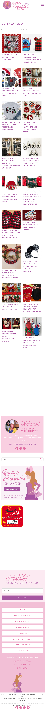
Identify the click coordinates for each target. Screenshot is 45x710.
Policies (22, 668)
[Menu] (42, 4)
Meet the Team (22, 661)
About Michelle (16, 444)
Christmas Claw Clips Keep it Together (9, 57)
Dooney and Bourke (23, 639)
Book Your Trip (23, 621)
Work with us (30, 444)
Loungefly (23, 651)
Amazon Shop (22, 627)
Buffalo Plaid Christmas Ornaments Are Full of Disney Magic (29, 127)
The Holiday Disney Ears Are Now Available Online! (11, 306)
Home (22, 610)
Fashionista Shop (23, 616)
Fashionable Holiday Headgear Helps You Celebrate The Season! (10, 336)
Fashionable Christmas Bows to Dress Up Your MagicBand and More (31, 343)
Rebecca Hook (23, 645)
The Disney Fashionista (16, 5)
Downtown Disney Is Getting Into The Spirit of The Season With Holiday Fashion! (31, 199)
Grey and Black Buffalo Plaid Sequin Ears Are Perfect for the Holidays (30, 266)
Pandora (23, 633)
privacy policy (33, 703)
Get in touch (22, 664)
